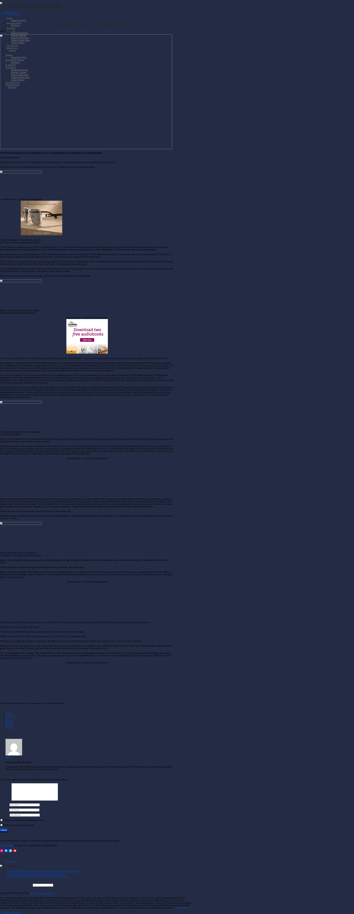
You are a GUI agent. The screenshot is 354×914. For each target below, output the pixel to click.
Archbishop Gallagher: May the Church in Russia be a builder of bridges (43, 871)
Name (3, 805)
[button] (9, 13)
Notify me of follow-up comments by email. (24, 820)
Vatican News (13, 866)
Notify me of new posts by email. (19, 825)
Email (3, 810)
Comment (5, 800)
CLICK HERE (7, 845)
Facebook (4, 856)
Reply (8, 757)
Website (4, 815)
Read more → (183, 908)
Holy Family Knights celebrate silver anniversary (97, 888)
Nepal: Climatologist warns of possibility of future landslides (37, 876)
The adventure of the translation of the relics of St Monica (35, 874)
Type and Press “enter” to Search (16, 885)
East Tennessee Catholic (41, 893)
